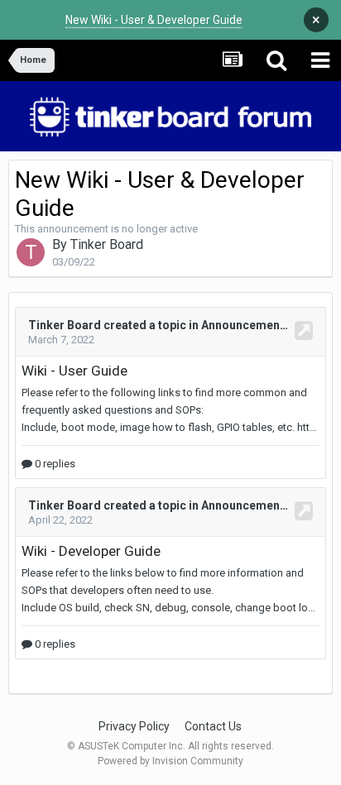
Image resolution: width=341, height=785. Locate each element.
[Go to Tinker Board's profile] (31, 252)
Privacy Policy (134, 726)
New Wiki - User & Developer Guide (154, 19)
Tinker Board (106, 244)
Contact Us (213, 726)
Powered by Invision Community (170, 761)
